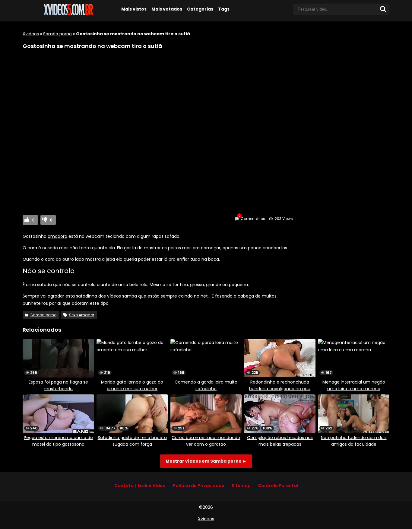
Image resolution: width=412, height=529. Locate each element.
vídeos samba (122, 296)
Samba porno (57, 34)
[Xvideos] (68, 14)
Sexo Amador (81, 314)
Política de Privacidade (198, 486)
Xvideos (31, 34)
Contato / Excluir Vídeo (140, 486)
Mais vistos (134, 9)
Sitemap (241, 486)
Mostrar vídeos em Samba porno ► (206, 461)
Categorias (200, 9)
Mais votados (166, 9)
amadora (57, 236)
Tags (224, 9)
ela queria (126, 259)
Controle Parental (278, 486)
